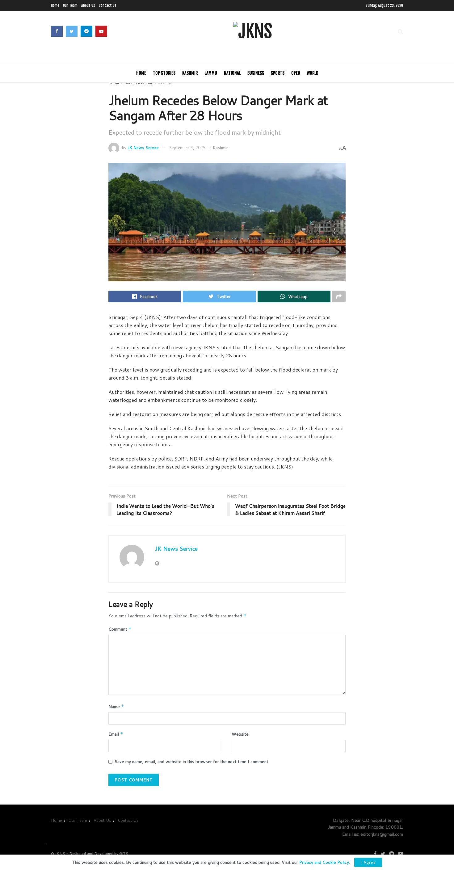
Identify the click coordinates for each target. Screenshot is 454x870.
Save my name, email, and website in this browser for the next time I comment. (192, 762)
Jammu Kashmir (138, 83)
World (312, 73)
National (232, 73)
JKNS (60, 853)
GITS (123, 853)
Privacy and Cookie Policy (324, 862)
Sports (277, 73)
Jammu (210, 73)
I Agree (368, 862)
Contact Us (107, 5)
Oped (295, 73)
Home (55, 5)
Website (240, 734)
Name (116, 707)
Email (115, 734)
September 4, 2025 (187, 147)
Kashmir (190, 73)
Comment (120, 629)
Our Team (70, 5)
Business (255, 73)
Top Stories (164, 73)
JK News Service (143, 147)
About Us (88, 5)
